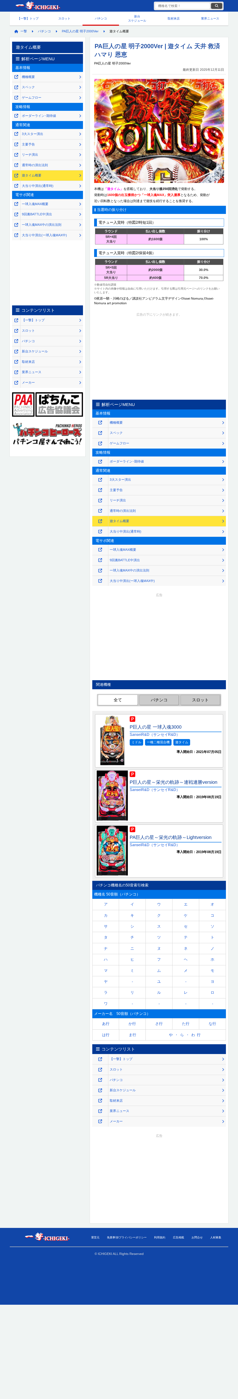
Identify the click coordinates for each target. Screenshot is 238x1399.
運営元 (95, 1237)
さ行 (159, 1024)
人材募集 (215, 1237)
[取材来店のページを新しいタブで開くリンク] (100, 1100)
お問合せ (197, 1237)
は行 (105, 1035)
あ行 (105, 1024)
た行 (185, 1024)
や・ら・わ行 (185, 1035)
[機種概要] (100, 422)
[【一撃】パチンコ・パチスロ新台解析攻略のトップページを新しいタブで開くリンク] (100, 1059)
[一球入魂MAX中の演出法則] (100, 570)
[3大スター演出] (100, 480)
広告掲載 (178, 1237)
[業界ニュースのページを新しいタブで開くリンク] (100, 1111)
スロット (64, 18)
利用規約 (159, 1237)
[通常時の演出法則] (100, 511)
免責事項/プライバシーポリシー (127, 1237)
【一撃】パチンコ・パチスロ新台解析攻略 (37, 6)
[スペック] (100, 433)
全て (118, 700)
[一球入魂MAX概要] (100, 549)
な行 (212, 1024)
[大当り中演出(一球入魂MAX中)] (100, 581)
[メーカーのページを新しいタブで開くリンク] (100, 1121)
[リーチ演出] (100, 500)
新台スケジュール (137, 18)
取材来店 (174, 18)
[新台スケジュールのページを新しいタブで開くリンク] (100, 1090)
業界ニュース (210, 18)
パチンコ (101, 18)
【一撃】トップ (28, 18)
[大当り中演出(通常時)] (100, 531)
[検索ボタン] (216, 6)
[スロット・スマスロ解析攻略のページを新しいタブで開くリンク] (100, 1069)
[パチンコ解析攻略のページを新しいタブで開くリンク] (100, 1080)
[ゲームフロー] (100, 443)
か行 (132, 1024)
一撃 (23, 31)
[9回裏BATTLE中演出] (100, 560)
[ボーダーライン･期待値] (100, 461)
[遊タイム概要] (100, 521)
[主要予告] (100, 490)
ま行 (132, 1035)
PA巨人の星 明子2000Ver (80, 31)
